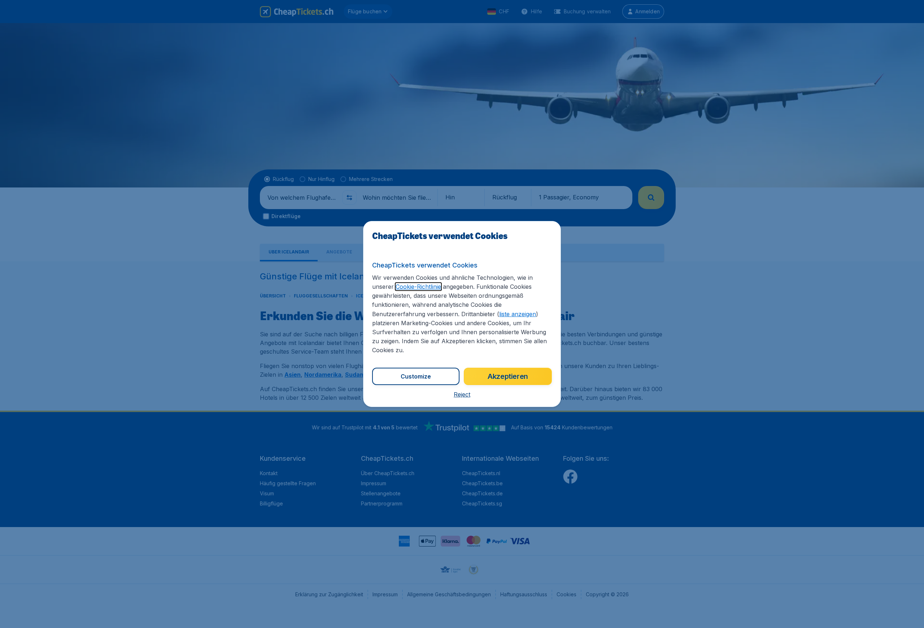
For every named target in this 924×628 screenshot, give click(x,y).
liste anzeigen (517, 314)
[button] (462, 394)
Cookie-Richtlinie (418, 286)
